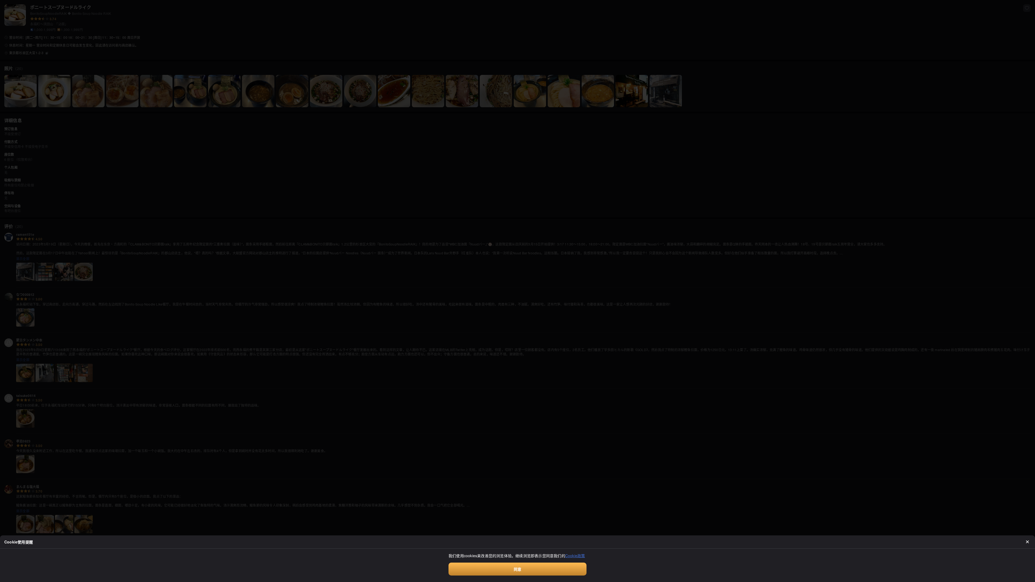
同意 (517, 569)
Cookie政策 (575, 555)
